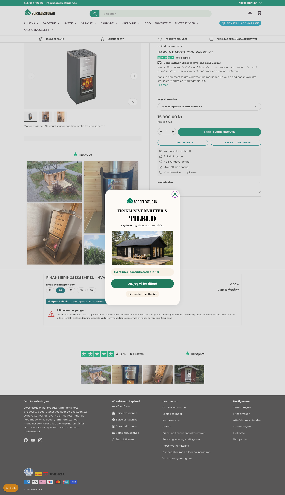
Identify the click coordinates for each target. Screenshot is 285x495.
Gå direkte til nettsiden (142, 294)
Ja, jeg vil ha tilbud (142, 284)
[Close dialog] (175, 194)
